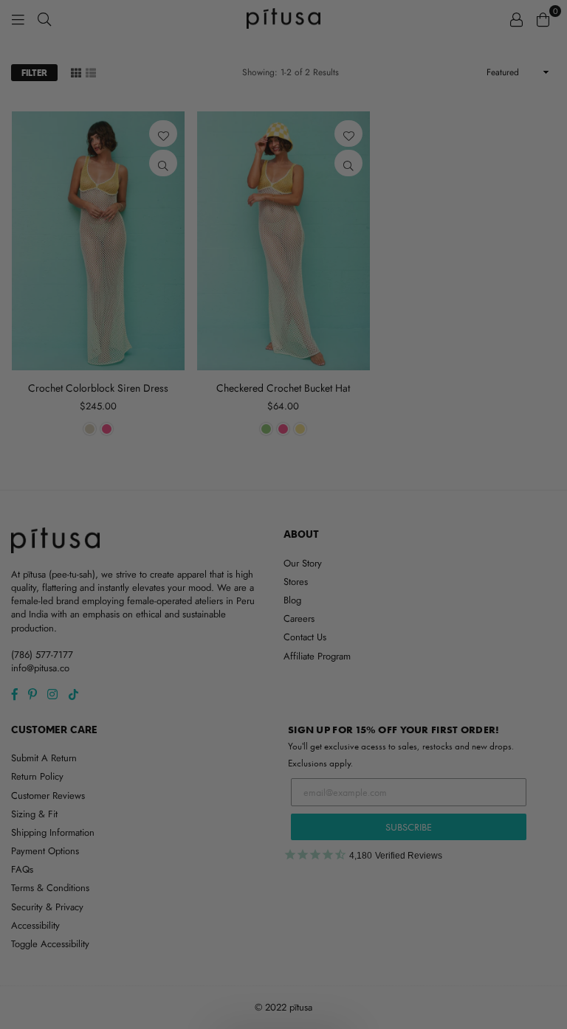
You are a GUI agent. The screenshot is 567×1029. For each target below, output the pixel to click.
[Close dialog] (436, 325)
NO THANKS (283, 635)
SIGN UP (284, 599)
